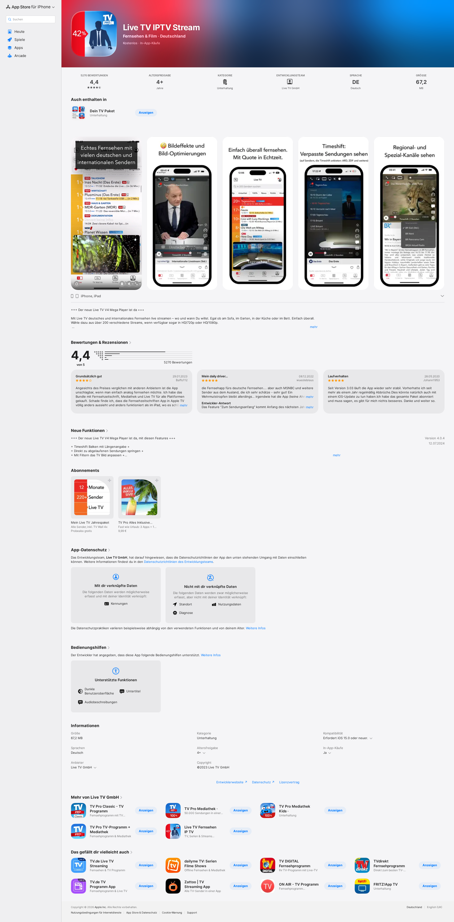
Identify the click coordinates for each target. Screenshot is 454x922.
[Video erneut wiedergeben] (76, 284)
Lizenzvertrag (289, 782)
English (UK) (434, 907)
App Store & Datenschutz (141, 912)
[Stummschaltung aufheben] (129, 284)
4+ (199, 752)
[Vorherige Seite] (66, 213)
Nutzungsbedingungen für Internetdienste (96, 912)
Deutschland (414, 907)
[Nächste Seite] (449, 213)
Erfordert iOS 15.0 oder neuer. (345, 738)
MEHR (184, 405)
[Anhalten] (122, 284)
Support (192, 912)
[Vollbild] (136, 284)
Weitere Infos (256, 628)
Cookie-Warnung (172, 912)
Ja (325, 752)
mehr (314, 327)
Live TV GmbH (81, 767)
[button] (30, 31)
